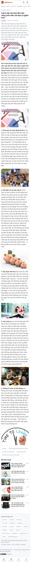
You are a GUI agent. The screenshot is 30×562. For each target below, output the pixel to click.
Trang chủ (3, 10)
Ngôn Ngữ (12, 523)
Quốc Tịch (4, 519)
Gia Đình (3, 6)
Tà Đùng (25, 526)
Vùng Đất (4, 530)
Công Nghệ (19, 6)
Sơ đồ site (17, 544)
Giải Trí (8, 6)
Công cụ (9, 544)
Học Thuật (4, 523)
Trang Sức (18, 526)
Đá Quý (11, 526)
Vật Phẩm (4, 526)
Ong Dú (11, 530)
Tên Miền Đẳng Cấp (13, 536)
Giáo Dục (9, 10)
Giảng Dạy (20, 523)
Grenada (12, 519)
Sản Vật (17, 530)
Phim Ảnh (13, 6)
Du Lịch (25, 6)
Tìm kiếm (3, 544)
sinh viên (4, 448)
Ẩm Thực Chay (5, 533)
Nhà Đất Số (15, 533)
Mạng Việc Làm (24, 533)
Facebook (23, 544)
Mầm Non (19, 519)
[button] (23, 2)
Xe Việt (4, 536)
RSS (13, 544)
